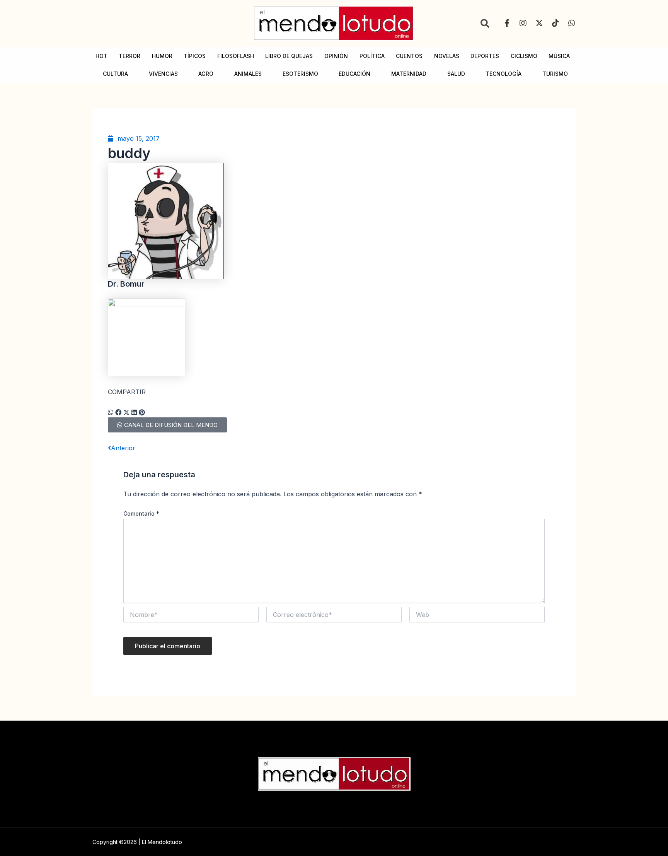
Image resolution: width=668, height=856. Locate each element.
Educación (354, 73)
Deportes (484, 56)
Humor (162, 56)
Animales (248, 73)
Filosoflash (235, 56)
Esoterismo (300, 73)
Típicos (195, 56)
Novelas (446, 56)
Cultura (115, 73)
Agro (205, 73)
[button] (110, 412)
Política (372, 56)
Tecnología (503, 73)
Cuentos (409, 56)
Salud (456, 73)
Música (559, 56)
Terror (129, 56)
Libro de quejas (289, 56)
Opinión (336, 56)
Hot (101, 56)
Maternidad (408, 73)
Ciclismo (524, 56)
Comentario (141, 513)
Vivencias (163, 73)
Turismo (555, 73)
